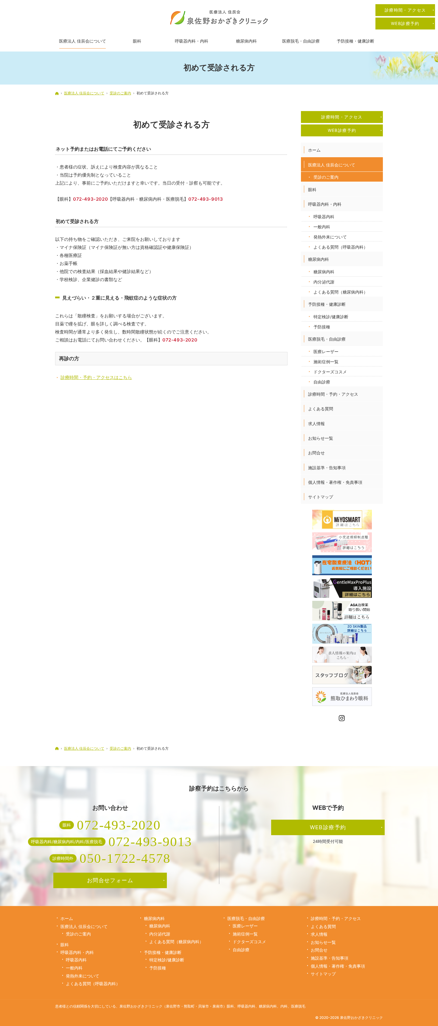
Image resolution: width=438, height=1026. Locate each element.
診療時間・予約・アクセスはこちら (96, 377)
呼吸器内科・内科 (324, 204)
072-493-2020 (90, 199)
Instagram (342, 718)
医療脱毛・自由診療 (327, 339)
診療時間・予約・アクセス (333, 394)
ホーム (314, 149)
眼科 (312, 189)
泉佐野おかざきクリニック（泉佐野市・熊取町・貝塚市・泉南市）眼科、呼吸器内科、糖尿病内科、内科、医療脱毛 (212, 1006)
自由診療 (321, 381)
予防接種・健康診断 (327, 304)
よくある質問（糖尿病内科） (340, 291)
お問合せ (316, 452)
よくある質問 (320, 408)
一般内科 (321, 226)
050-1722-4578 (125, 858)
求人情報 (316, 423)
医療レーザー (325, 351)
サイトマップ (320, 496)
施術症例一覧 (325, 361)
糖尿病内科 (318, 259)
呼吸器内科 (323, 216)
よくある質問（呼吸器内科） (340, 247)
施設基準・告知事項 (327, 467)
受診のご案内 (325, 177)
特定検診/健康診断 (330, 316)
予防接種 (321, 326)
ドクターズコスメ (330, 371)
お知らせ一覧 (320, 438)
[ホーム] (57, 93)
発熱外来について (330, 236)
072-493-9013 (205, 199)
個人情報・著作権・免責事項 (335, 482)
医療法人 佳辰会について (331, 164)
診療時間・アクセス (342, 116)
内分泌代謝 (323, 281)
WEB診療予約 (342, 130)
